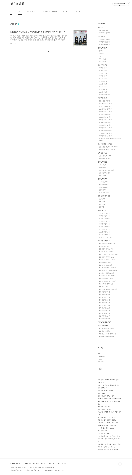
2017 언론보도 (103, 92)
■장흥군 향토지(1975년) (106, 249)
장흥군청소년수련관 (103, 393)
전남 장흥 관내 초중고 (104, 433)
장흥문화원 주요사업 (104, 101)
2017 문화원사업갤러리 (105, 128)
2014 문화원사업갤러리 (105, 136)
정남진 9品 (102, 204)
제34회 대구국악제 (103, 425)
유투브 (100, 369)
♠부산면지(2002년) (104, 308)
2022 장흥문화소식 (104, 224)
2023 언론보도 (103, 76)
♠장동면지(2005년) (104, 311)
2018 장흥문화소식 (104, 235)
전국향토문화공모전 (109, 420)
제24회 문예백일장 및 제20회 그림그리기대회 (109, 413)
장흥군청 (100, 420)
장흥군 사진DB (62, 463)
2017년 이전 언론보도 (105, 95)
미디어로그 (31, 11)
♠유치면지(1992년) (104, 295)
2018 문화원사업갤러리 (105, 125)
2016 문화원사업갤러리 (105, 130)
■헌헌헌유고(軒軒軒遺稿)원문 (107, 334)
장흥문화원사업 (102, 98)
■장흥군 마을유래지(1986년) (107, 257)
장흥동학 (100, 449)
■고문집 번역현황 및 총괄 (106, 328)
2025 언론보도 (103, 70)
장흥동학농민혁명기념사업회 (106, 396)
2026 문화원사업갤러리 (105, 104)
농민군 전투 (115, 423)
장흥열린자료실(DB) (104, 241)
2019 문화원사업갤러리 (105, 122)
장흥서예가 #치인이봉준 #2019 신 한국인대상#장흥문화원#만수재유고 (109, 445)
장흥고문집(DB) (103, 325)
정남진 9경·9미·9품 (104, 196)
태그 (19, 11)
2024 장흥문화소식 (104, 219)
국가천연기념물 (103, 184)
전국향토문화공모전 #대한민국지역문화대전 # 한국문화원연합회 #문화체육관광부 (109, 438)
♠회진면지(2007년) (104, 313)
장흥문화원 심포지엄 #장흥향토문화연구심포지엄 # (109, 381)
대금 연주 (100, 385)
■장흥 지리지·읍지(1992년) (107, 276)
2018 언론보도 (103, 89)
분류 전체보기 (102, 24)
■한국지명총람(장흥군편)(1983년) (108, 254)
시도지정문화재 (103, 187)
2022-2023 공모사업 (105, 33)
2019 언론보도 (103, 87)
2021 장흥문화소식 (104, 227)
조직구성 (101, 53)
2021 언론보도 (103, 81)
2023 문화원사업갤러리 (105, 112)
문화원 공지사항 (103, 30)
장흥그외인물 (102, 175)
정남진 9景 (102, 199)
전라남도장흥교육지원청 (111, 385)
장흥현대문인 (102, 167)
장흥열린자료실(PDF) (104, 322)
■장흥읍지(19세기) (104, 246)
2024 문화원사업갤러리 (105, 109)
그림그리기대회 (112, 417)
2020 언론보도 (103, 84)
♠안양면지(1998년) (104, 305)
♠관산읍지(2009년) (104, 316)
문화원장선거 (102, 36)
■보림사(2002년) (104, 286)
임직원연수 (101, 428)
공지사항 (100, 27)
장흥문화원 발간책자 (104, 158)
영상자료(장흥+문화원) (105, 144)
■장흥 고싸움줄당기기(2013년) (108, 289)
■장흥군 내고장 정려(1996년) (107, 281)
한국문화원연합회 (103, 431)
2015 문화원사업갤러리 (105, 133)
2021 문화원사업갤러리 (105, 117)
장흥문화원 (17, 4)
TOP (120, 464)
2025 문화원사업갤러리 (105, 106)
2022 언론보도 (103, 79)
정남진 (107, 428)
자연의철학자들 (102, 417)
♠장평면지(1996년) (104, 303)
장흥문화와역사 (102, 179)
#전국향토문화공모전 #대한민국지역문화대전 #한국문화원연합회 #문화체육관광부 (109, 401)
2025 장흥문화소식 (104, 216)
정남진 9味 (102, 201)
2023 (111, 428)
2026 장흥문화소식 (104, 213)
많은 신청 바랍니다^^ (104, 407)
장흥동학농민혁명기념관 (105, 409)
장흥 (111, 449)
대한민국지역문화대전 (104, 423)
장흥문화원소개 (102, 48)
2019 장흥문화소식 (104, 232)
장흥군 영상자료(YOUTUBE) (107, 149)
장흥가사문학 (102, 165)
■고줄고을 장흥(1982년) (106, 252)
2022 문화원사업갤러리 (105, 114)
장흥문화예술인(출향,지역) (106, 170)
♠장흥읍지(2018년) (104, 319)
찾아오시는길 (102, 59)
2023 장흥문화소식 (104, 221)
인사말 (101, 51)
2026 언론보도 (103, 68)
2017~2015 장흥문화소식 (106, 237)
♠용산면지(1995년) (104, 297)
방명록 (77, 11)
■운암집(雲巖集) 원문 (105, 331)
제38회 (116, 449)
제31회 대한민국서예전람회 (105, 390)
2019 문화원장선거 (104, 42)
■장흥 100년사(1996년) (106, 284)
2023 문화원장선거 (104, 39)
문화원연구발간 (102, 153)
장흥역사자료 (102, 190)
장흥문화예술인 (102, 162)
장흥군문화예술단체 (104, 173)
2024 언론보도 (103, 73)
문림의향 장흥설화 (104, 193)
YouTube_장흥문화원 (49, 11)
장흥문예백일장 (102, 388)
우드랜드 (106, 449)
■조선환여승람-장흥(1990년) (107, 268)
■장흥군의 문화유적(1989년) (107, 260)
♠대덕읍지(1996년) (104, 300)
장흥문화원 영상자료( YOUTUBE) (108, 147)
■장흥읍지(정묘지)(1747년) (107, 244)
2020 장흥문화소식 (104, 229)
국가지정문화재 (103, 182)
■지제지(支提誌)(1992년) (106, 273)
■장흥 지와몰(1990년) (105, 265)
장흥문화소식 (102, 210)
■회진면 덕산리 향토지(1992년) (108, 270)
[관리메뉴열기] (128, 3)
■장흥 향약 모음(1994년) (106, 278)
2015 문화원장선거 (104, 44)
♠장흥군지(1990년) (104, 292)
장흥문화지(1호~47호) (105, 156)
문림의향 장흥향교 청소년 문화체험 (35, 463)
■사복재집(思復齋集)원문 (106, 336)
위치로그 (66, 11)
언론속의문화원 (102, 65)
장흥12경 (101, 207)
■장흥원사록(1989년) (105, 262)
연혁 (100, 56)
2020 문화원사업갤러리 (105, 120)
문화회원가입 (102, 62)
